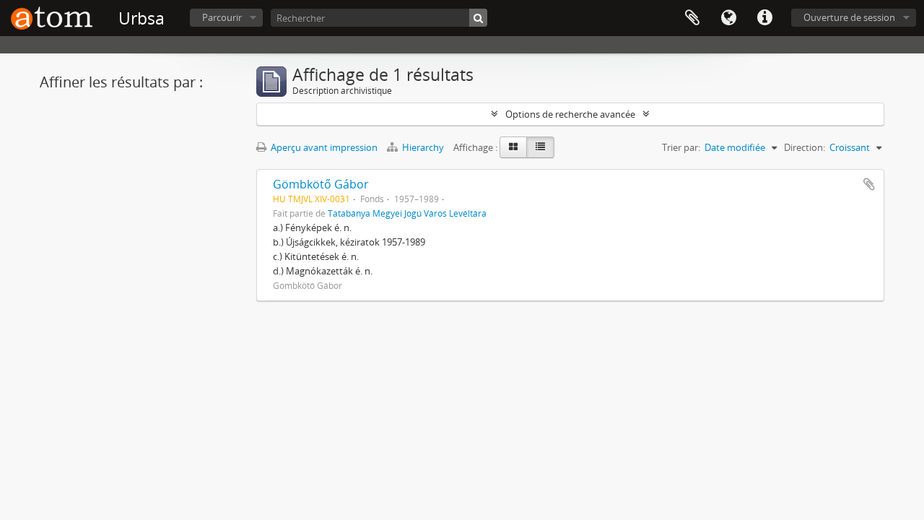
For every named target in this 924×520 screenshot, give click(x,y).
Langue (728, 18)
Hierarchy (423, 147)
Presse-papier (692, 18)
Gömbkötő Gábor (321, 184)
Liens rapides (764, 18)
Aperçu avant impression (323, 147)
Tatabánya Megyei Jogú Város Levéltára (407, 213)
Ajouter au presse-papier (869, 184)
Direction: (804, 147)
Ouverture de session (849, 17)
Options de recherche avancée (570, 114)
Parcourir (222, 17)
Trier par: (681, 147)
